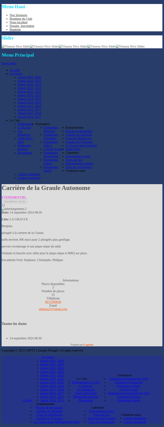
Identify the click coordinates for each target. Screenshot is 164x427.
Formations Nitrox (128, 386)
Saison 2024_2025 (52, 364)
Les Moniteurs (86, 389)
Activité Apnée (128, 389)
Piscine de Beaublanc (49, 407)
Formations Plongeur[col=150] (128, 378)
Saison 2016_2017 (52, 393)
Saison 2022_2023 (52, 371)
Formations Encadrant (129, 382)
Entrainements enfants (101, 418)
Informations (71, 280)
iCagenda (88, 344)
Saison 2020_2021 (52, 378)
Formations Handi (128, 400)
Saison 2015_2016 (52, 396)
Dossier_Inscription (22, 26)
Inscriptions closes (14, 201)
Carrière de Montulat (49, 411)
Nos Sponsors (18, 15)
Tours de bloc (101, 414)
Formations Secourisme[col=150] (129, 393)
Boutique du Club (21, 18)
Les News (48, 357)
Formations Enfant (128, 396)
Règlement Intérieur (85, 396)
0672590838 (53, 302)
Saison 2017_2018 (52, 389)
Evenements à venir (101, 411)
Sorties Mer (72, 422)
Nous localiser (19, 22)
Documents (86, 400)
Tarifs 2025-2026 (86, 393)
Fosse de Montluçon (49, 414)
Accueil (27, 400)
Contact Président (135, 418)
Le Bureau (85, 386)
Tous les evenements (102, 422)
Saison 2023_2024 (52, 368)
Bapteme (15, 29)
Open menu (9, 63)
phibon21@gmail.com (53, 309)
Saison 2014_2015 (52, 400)
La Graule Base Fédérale (49, 422)
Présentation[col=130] (86, 382)
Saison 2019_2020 (52, 382)
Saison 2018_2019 (52, 386)
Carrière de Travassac (49, 418)
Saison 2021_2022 (52, 375)
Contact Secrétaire (134, 422)
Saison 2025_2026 (52, 360)
